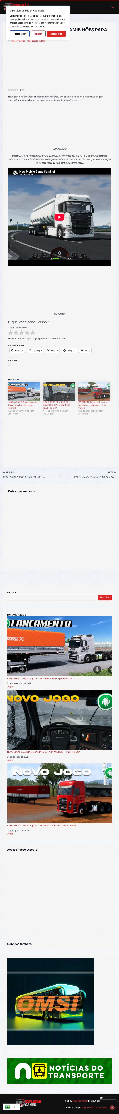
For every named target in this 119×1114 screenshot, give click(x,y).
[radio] (10, 333)
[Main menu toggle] (113, 7)
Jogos (10, 686)
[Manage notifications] (112, 1107)
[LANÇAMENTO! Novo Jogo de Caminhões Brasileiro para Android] (24, 391)
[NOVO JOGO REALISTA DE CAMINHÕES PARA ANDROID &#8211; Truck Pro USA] (59, 391)
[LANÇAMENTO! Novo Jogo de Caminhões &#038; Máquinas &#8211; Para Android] (94, 391)
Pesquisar (12, 592)
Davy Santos (88, 1107)
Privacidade (101, 1107)
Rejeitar (38, 34)
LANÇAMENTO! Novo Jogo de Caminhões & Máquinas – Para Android (92, 405)
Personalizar (20, 34)
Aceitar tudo (56, 34)
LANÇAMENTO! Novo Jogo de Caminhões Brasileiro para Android (22, 405)
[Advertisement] (59, 66)
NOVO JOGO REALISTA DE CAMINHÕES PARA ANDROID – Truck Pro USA (57, 405)
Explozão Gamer (80, 1101)
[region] (38, 23)
